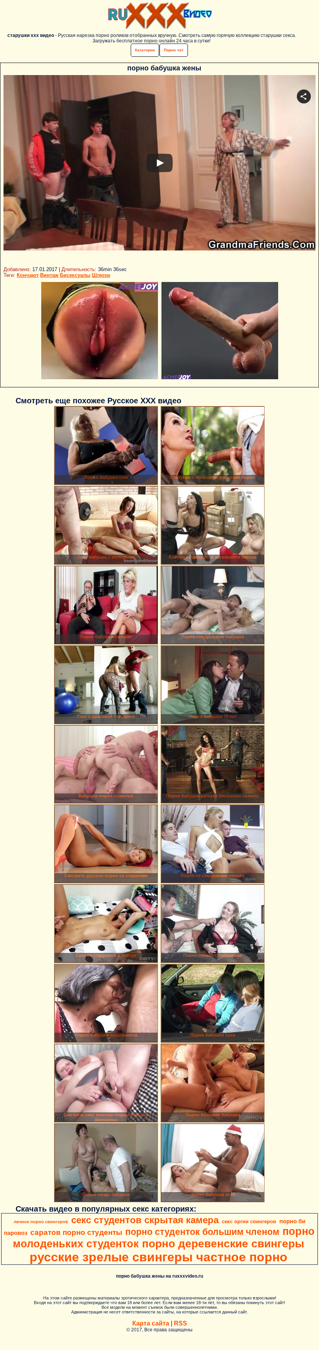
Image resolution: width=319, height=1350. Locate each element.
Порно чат (174, 50)
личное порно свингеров (41, 1221)
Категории (145, 50)
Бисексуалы (75, 275)
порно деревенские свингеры (223, 1244)
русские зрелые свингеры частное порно (158, 1257)
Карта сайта (150, 1323)
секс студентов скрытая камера (145, 1220)
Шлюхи (101, 275)
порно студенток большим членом (202, 1232)
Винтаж (49, 275)
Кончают (28, 275)
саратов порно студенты (76, 1232)
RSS (180, 1323)
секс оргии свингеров (249, 1221)
